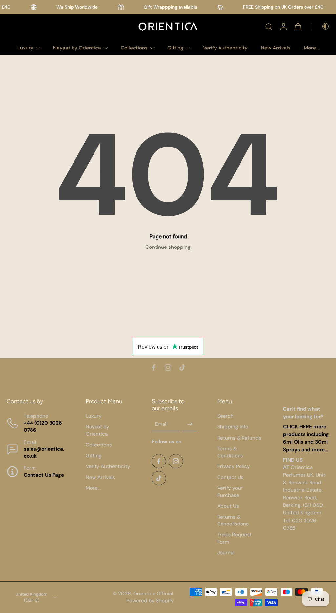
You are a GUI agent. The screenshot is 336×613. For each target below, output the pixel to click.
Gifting (175, 48)
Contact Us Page (44, 475)
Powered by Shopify (150, 600)
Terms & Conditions (230, 452)
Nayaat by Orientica (77, 48)
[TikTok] (182, 367)
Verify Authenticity (225, 48)
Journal (225, 552)
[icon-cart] (297, 26)
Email (161, 424)
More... (311, 48)
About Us (228, 506)
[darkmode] (320, 26)
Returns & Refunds (239, 437)
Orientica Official (153, 593)
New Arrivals (276, 48)
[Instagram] (168, 367)
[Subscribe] (190, 424)
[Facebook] (153, 367)
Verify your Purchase (230, 491)
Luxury (25, 48)
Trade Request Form (234, 538)
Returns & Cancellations (233, 520)
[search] (269, 26)
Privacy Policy (233, 466)
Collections (134, 48)
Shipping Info (232, 427)
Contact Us (230, 477)
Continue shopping (168, 247)
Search (225, 416)
